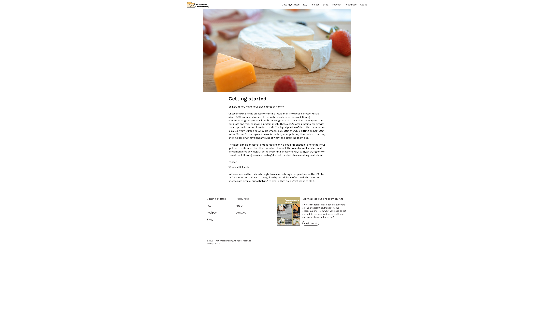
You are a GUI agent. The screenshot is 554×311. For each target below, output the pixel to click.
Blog (326, 4)
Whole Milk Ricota (239, 167)
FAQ (305, 4)
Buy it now (309, 223)
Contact (241, 212)
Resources (351, 4)
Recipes (315, 4)
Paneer (232, 162)
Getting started (291, 4)
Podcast (336, 4)
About (363, 4)
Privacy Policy (213, 243)
